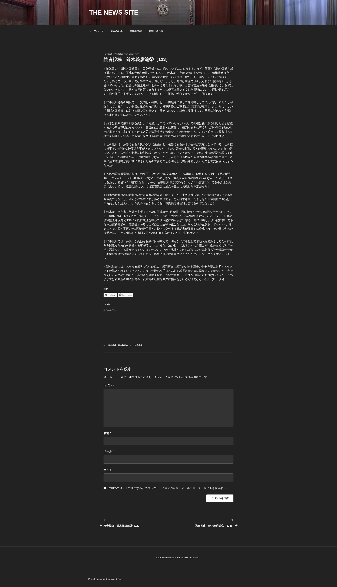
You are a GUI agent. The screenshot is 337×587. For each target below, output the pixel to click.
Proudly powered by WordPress (105, 579)
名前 (107, 433)
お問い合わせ (156, 31)
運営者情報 (136, 31)
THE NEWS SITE (113, 12)
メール (109, 451)
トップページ (96, 31)
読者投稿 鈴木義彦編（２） (121, 345)
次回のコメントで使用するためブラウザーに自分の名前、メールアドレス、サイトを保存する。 (168, 488)
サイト (108, 469)
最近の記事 (116, 31)
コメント (109, 385)
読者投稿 (138, 345)
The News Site (131, 54)
